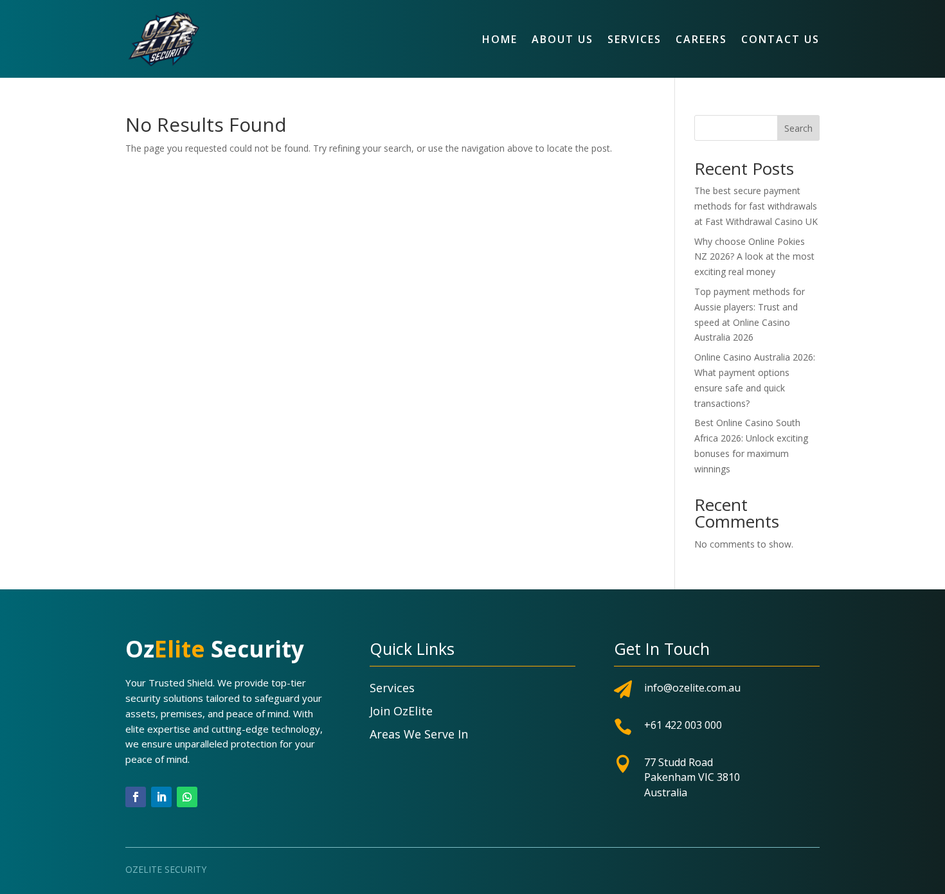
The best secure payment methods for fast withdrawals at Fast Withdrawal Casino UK (756, 206)
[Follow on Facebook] (135, 797)
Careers (701, 39)
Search (798, 128)
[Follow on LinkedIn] (161, 797)
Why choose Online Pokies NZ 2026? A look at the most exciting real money (754, 256)
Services (635, 39)
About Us (562, 39)
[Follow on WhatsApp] (187, 797)
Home (500, 39)
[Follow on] (213, 797)
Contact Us (780, 39)
